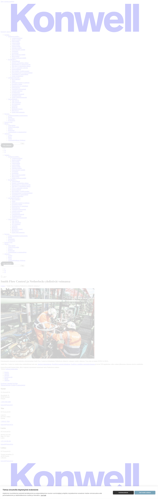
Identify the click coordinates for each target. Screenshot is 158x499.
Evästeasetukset (123, 492)
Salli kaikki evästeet (145, 492)
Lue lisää (43, 495)
